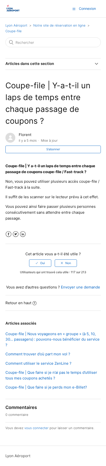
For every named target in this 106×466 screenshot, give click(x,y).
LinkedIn (23, 234)
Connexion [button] (87, 8)
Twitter (16, 234)
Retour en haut (18, 303)
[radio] (40, 263)
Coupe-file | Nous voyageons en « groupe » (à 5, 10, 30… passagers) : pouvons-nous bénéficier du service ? (52, 339)
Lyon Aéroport (16, 25)
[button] (73, 8)
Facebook (8, 234)
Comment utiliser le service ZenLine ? (38, 363)
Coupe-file (13, 31)
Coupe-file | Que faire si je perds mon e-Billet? (46, 387)
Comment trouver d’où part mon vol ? (37, 354)
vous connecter (36, 428)
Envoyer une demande (80, 287)
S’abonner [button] (53, 149)
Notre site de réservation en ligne (60, 25)
